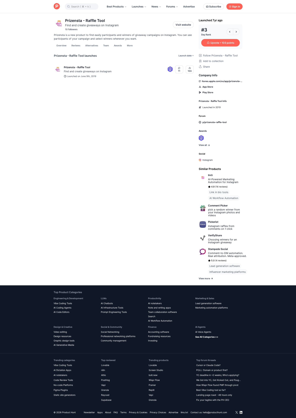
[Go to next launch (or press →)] (236, 32)
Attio (103, 375)
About (108, 412)
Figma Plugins (61, 390)
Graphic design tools (64, 340)
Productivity (154, 298)
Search (151, 316)
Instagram (207, 160)
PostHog (105, 380)
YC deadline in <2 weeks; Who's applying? (217, 375)
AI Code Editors (61, 312)
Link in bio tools (218, 192)
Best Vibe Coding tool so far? (211, 390)
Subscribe (215, 6)
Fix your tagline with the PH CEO (212, 400)
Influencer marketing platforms (227, 271)
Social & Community (111, 327)
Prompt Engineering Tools (114, 312)
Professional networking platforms (118, 336)
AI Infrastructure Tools (112, 307)
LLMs (104, 298)
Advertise (189, 6)
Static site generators (64, 395)
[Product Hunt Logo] (57, 6)
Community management (113, 340)
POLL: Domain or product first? (212, 370)
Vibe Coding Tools (63, 303)
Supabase (106, 400)
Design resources (62, 336)
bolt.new (153, 375)
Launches (137, 6)
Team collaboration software (162, 312)
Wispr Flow (154, 380)
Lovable (105, 365)
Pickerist (213, 221)
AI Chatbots (107, 303)
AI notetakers (155, 303)
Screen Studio (156, 370)
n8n (103, 370)
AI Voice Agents (203, 332)
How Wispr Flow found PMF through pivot (217, 385)
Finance (152, 327)
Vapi (103, 385)
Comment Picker (218, 205)
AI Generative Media (64, 345)
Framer (152, 385)
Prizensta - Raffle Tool (77, 67)
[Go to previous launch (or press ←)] (230, 32)
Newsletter (89, 412)
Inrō (210, 175)
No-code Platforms (63, 385)
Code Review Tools (63, 380)
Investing (152, 340)
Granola (105, 390)
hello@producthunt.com (215, 412)
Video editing (60, 332)
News (154, 6)
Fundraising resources (159, 336)
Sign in (236, 6)
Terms (123, 412)
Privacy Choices (158, 412)
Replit (151, 390)
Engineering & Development (68, 298)
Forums (170, 6)
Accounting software (158, 332)
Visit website (183, 24)
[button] (129, 45)
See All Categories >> (206, 337)
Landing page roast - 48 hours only (214, 395)
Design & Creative (63, 327)
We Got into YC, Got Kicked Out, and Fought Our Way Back (218, 380)
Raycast (105, 395)
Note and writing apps (159, 307)
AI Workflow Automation (223, 198)
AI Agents (200, 327)
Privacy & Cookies (138, 412)
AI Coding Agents (62, 307)
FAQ (116, 412)
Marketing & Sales (204, 298)
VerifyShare (215, 235)
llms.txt (184, 412)
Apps (100, 412)
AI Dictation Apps (62, 370)
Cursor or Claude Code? (208, 365)
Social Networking (110, 332)
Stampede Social (218, 249)
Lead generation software (224, 265)
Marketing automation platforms (211, 307)
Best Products (115, 6)
